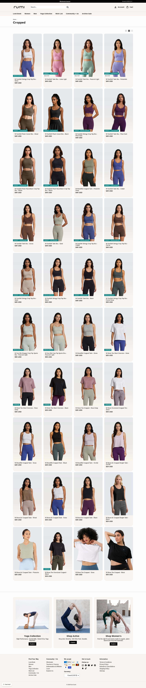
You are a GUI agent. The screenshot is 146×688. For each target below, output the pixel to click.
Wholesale (49, 662)
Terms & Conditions (106, 662)
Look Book (17, 14)
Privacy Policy (104, 664)
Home (14, 19)
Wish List (59, 14)
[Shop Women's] (113, 616)
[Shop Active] (73, 616)
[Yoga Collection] (32, 616)
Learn (48, 668)
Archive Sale (87, 14)
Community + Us (72, 14)
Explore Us (49, 671)
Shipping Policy (104, 668)
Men (35, 14)
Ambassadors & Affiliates (54, 666)
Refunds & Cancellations (107, 666)
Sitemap (102, 671)
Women (27, 14)
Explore (32, 644)
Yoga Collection (46, 14)
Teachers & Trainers (52, 664)
